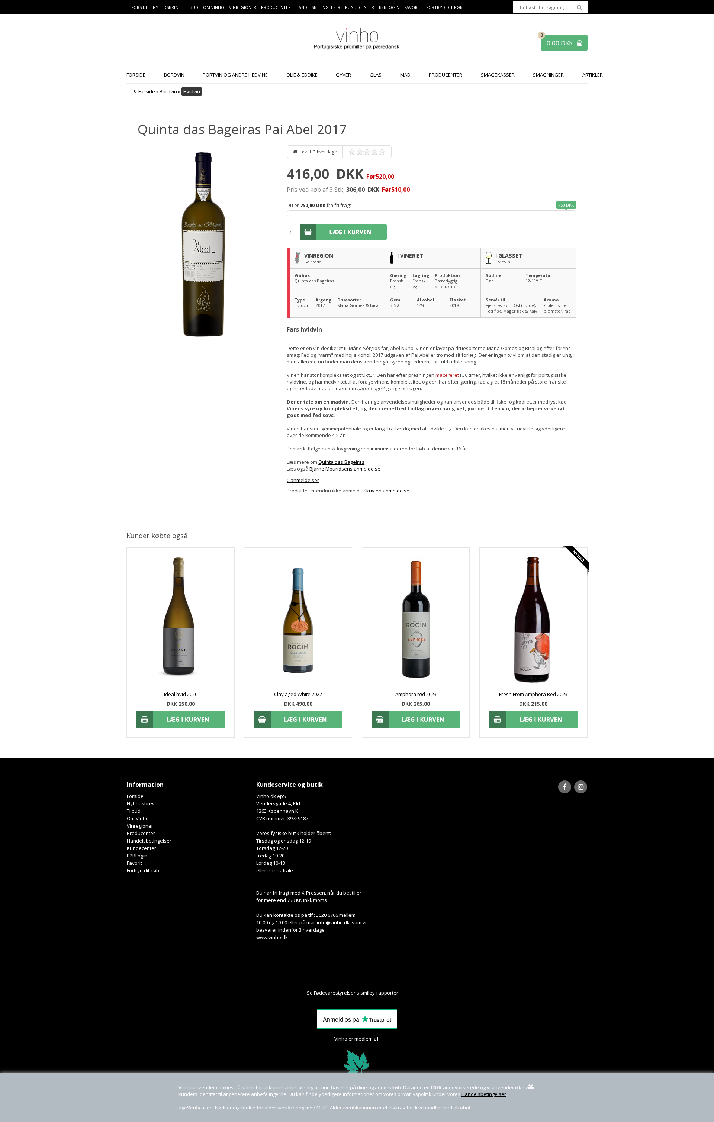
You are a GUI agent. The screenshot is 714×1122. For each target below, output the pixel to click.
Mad (405, 74)
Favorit (412, 7)
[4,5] (380, 151)
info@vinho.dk (333, 922)
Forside (139, 7)
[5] (384, 151)
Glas (376, 74)
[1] (354, 151)
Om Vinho (213, 7)
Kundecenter (359, 7)
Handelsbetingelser (483, 1094)
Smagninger (548, 74)
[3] (369, 151)
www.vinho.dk (272, 937)
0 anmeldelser (303, 480)
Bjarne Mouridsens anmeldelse (344, 468)
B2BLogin (389, 7)
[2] (361, 151)
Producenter (276, 7)
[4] (376, 151)
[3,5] (372, 151)
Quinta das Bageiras (341, 462)
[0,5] (350, 151)
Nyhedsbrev (166, 7)
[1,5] (358, 151)
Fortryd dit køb (444, 7)
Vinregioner (242, 7)
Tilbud (191, 7)
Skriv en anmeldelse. (387, 490)
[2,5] (365, 151)
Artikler (592, 74)
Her (403, 992)
